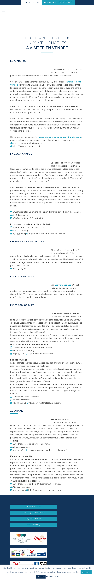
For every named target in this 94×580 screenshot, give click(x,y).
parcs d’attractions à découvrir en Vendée (60, 137)
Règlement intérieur (33, 519)
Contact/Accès (31, 2)
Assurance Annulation (33, 507)
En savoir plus (52, 576)
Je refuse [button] (41, 577)
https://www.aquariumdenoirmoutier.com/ (47, 450)
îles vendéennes (62, 285)
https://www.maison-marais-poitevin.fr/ (47, 233)
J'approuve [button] (86, 572)
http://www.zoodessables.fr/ (41, 354)
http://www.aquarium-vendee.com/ (44, 490)
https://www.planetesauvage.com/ (45, 403)
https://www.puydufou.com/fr (26, 146)
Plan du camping (33, 525)
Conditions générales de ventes (33, 513)
